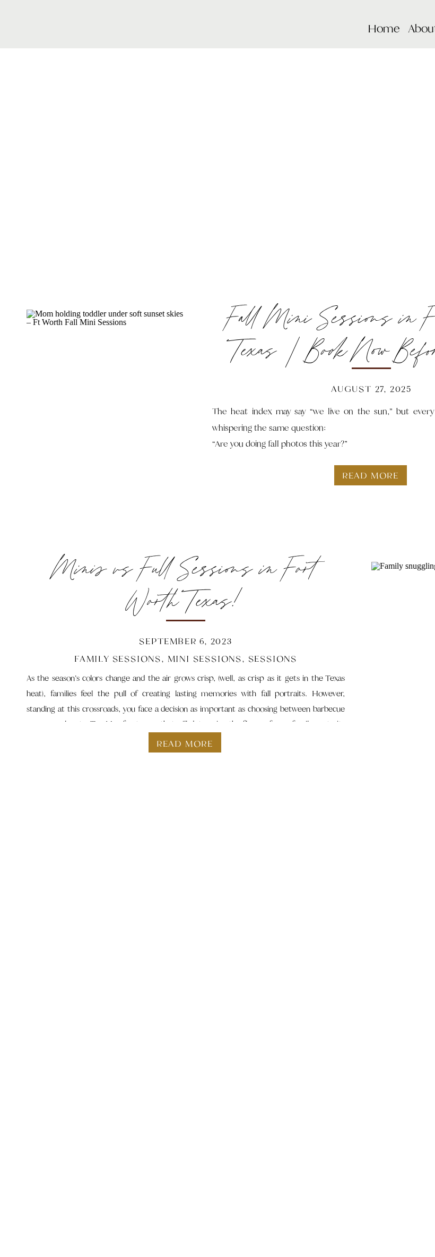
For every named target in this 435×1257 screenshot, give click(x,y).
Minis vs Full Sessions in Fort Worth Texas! (186, 586)
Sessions (272, 658)
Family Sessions (117, 658)
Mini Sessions (205, 658)
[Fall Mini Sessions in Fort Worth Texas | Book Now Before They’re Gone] (106, 389)
